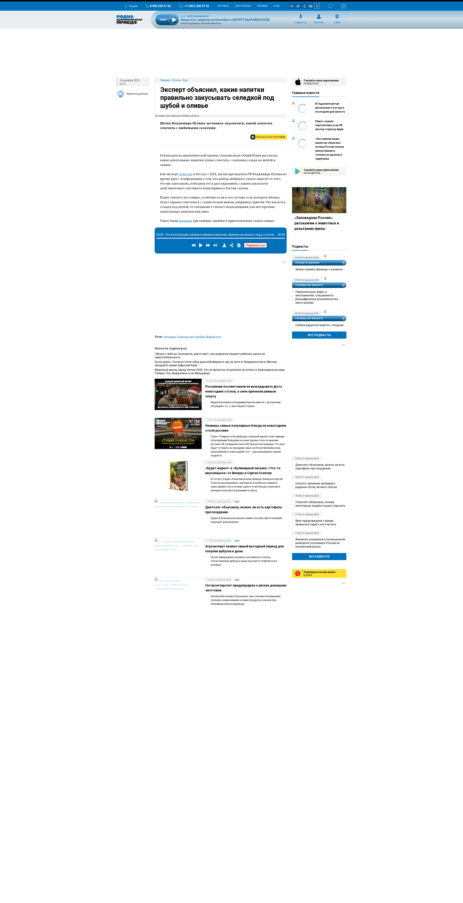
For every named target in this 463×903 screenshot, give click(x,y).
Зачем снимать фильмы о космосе (319, 269)
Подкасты (301, 22)
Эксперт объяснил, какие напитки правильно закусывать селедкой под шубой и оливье (217, 97)
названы (185, 220)
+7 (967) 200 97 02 (196, 6)
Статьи (176, 80)
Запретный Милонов (198, 16)
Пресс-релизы (243, 6)
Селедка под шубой (190, 337)
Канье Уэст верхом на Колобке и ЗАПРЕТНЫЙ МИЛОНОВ (225, 20)
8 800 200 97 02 (160, 6)
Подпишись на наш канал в (270, 137)
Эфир (337, 22)
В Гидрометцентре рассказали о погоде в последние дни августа (330, 107)
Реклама (262, 6)
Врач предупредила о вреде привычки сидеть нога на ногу (315, 522)
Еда (185, 80)
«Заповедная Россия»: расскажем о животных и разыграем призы (316, 223)
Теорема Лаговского (309, 285)
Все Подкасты (319, 335)
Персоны (319, 22)
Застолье (169, 337)
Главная (165, 80)
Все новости (319, 556)
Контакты (223, 6)
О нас (276, 6)
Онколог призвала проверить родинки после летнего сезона (316, 485)
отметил (185, 174)
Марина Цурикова (137, 93)
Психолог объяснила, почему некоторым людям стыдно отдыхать (320, 503)
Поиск (330, 6)
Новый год (213, 337)
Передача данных (307, 262)
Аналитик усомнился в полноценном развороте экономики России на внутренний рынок (320, 543)
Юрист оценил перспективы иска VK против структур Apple (329, 125)
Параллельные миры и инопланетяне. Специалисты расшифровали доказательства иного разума (316, 297)
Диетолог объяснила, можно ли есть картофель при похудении (320, 466)
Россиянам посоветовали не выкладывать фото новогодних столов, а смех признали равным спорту (243, 391)
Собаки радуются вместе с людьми (319, 325)
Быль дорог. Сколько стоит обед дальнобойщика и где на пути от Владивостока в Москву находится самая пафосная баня (216, 363)
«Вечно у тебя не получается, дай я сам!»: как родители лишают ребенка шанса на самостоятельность (210, 355)
